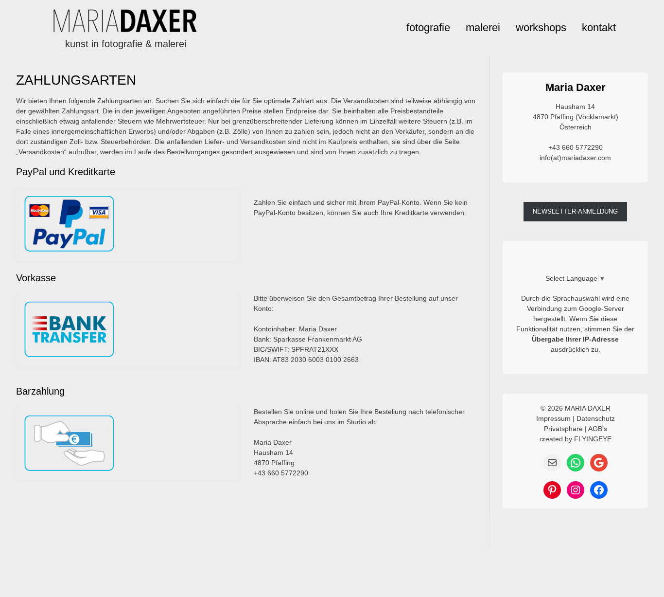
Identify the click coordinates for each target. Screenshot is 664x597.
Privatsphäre (563, 429)
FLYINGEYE (593, 439)
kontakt (599, 27)
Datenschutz (596, 418)
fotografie (428, 27)
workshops (541, 27)
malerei (483, 27)
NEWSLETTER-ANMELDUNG (575, 211)
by (568, 439)
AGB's (597, 429)
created (551, 439)
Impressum (553, 418)
